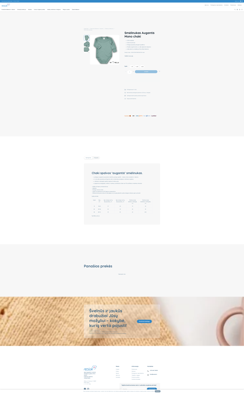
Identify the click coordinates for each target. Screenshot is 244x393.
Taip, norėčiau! (122, 198)
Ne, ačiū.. (122, 202)
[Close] (132, 188)
